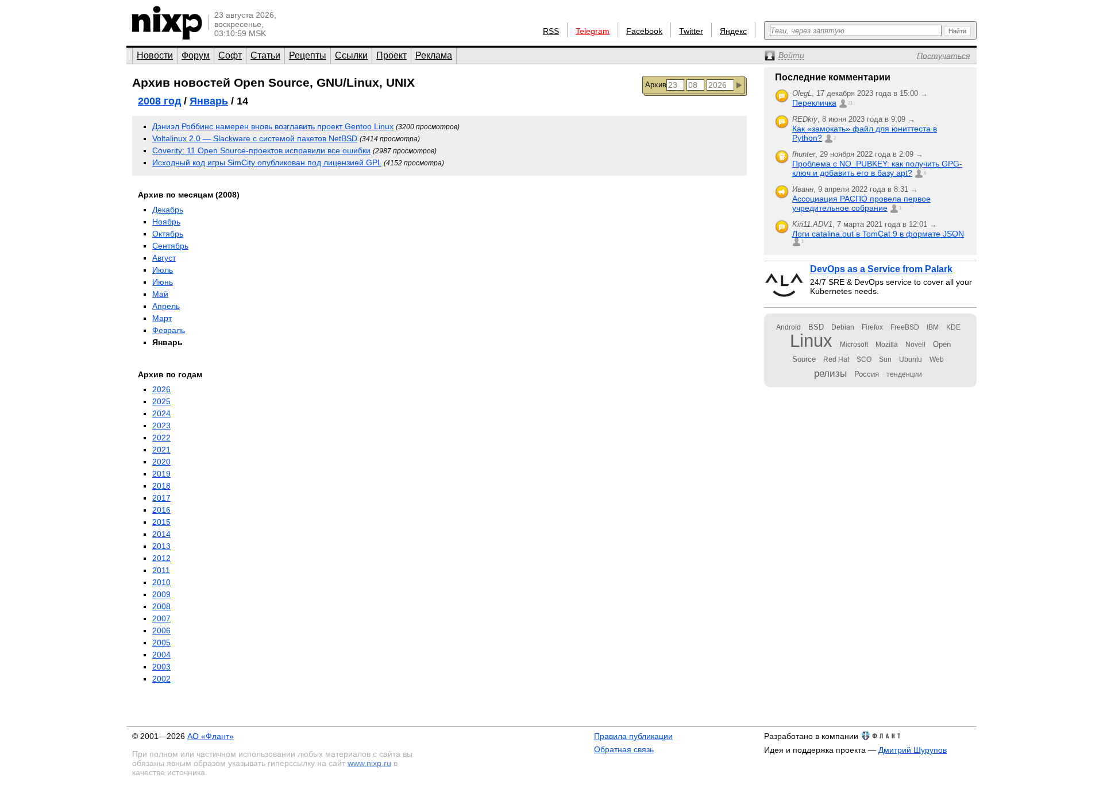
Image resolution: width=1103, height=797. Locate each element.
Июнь (162, 282)
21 (850, 103)
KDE (953, 327)
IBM (933, 327)
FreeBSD (904, 327)
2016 (161, 509)
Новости (155, 55)
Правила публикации (633, 736)
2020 (161, 461)
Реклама (433, 55)
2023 (161, 425)
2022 (161, 437)
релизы (830, 373)
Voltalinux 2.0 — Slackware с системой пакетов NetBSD (254, 138)
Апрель (166, 306)
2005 (161, 642)
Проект (391, 55)
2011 (161, 570)
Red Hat (836, 359)
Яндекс (733, 31)
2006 (161, 630)
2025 (161, 401)
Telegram (593, 31)
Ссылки (351, 55)
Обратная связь (624, 749)
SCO (864, 359)
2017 (161, 497)
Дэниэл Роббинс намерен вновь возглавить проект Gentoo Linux (273, 126)
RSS (551, 31)
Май (160, 294)
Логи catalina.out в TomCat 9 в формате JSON (878, 233)
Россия (866, 374)
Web (937, 359)
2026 (161, 389)
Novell (915, 344)
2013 (161, 546)
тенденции (904, 374)
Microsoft (854, 344)
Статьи (265, 55)
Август (164, 257)
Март (162, 318)
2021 (161, 449)
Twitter (691, 31)
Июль (162, 269)
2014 (161, 534)
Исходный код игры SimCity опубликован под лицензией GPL (266, 162)
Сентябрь (170, 245)
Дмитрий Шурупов (912, 750)
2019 (161, 473)
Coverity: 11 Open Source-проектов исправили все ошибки (261, 150)
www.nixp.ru (369, 763)
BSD (816, 327)
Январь (209, 101)
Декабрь (167, 209)
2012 (161, 558)
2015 (161, 522)
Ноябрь (166, 221)
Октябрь (167, 233)
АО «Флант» (210, 736)
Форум (196, 55)
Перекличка (814, 102)
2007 (161, 618)
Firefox (872, 327)
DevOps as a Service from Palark (881, 269)
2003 (161, 666)
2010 (161, 582)
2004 (161, 654)
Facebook (644, 31)
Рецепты (307, 55)
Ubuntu (910, 359)
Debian (842, 327)
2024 (161, 413)
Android (788, 327)
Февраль (168, 330)
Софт (230, 55)
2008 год (159, 101)
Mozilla (887, 344)
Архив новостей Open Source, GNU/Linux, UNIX (273, 82)
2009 (161, 594)
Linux (811, 341)
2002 (161, 678)
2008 (161, 606)
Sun (885, 359)
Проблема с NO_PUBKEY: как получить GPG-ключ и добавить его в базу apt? (877, 168)
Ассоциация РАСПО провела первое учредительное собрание (861, 203)
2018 (161, 485)
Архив (655, 84)
